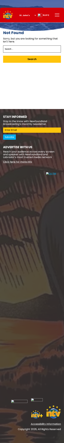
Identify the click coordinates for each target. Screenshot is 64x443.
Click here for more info (17, 162)
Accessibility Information (46, 424)
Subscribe (9, 137)
